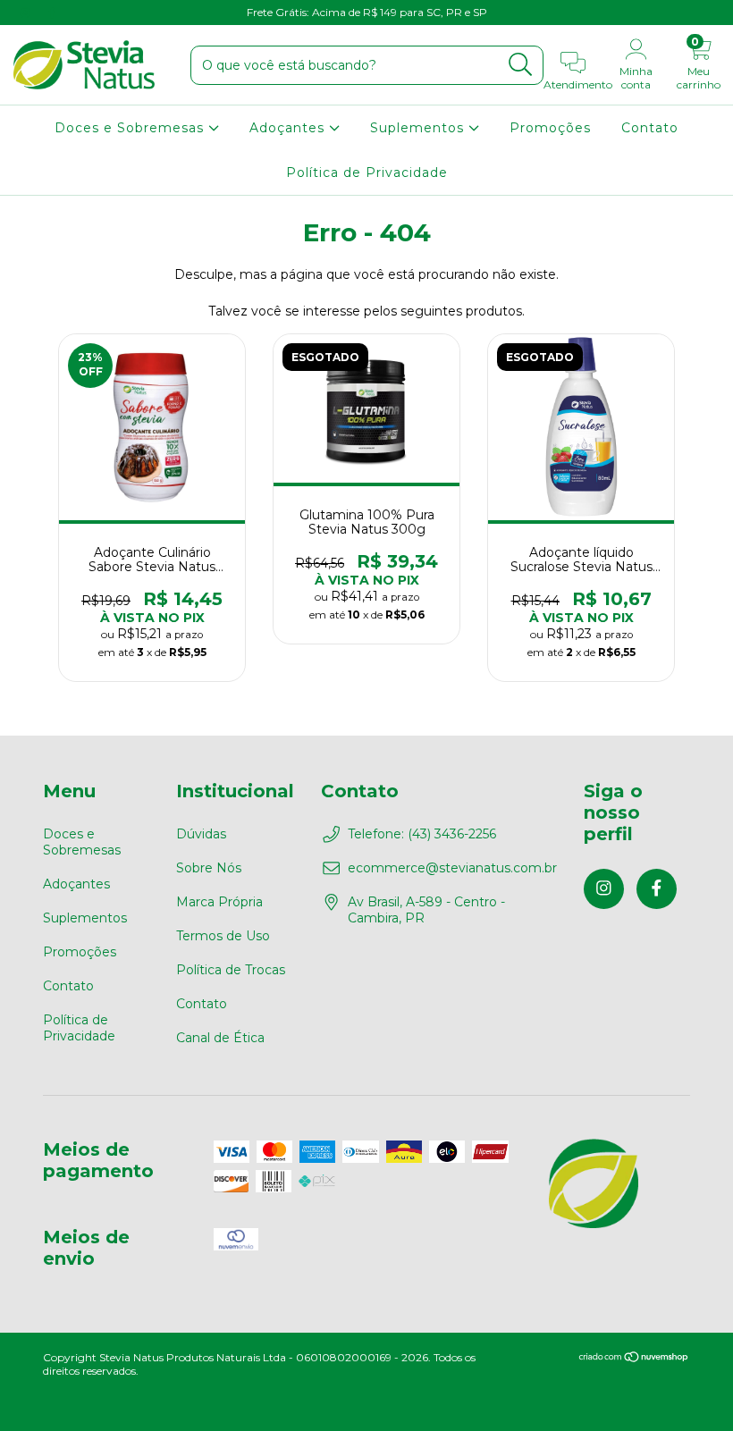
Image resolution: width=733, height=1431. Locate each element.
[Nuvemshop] (634, 1359)
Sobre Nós (208, 868)
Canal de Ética (220, 1038)
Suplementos (419, 128)
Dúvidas (201, 834)
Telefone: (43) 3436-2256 (422, 834)
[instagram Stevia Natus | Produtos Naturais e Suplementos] (26, 12)
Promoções (550, 128)
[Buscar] (521, 65)
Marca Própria (219, 902)
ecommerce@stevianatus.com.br (452, 868)
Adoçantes (289, 128)
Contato (649, 128)
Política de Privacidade (367, 172)
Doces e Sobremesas (131, 128)
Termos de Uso (223, 936)
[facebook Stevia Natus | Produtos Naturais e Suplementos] (51, 12)
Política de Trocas (230, 970)
